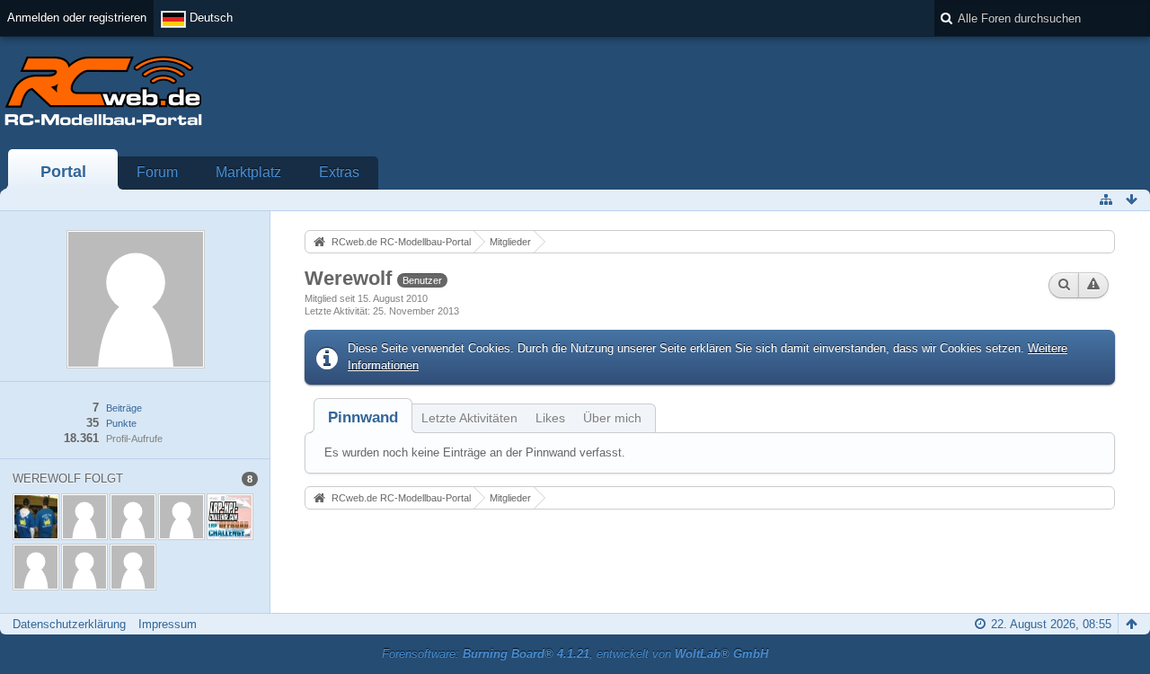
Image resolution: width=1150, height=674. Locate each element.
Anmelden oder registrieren (76, 17)
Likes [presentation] (550, 418)
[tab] (363, 417)
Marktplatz (248, 172)
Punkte (121, 423)
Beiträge (124, 408)
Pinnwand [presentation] (363, 417)
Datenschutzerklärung (69, 624)
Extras (339, 172)
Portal (63, 172)
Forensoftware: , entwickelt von (575, 654)
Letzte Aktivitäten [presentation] (469, 418)
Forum (157, 172)
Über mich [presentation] (612, 418)
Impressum (167, 624)
